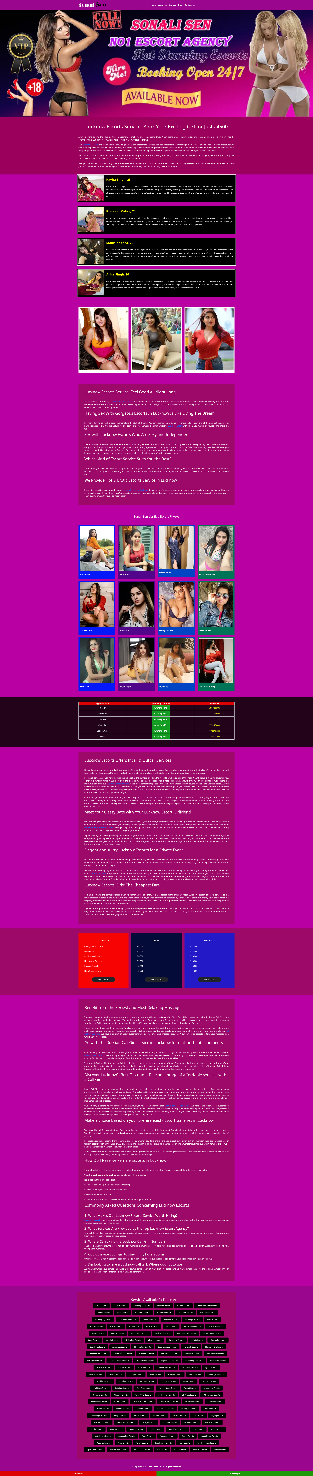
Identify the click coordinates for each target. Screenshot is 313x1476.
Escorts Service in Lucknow (135, 490)
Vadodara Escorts (167, 1436)
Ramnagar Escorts (192, 1319)
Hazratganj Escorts (188, 1408)
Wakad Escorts (190, 1388)
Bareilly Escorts (96, 1429)
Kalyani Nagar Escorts (212, 1333)
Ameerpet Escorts (119, 1347)
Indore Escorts (139, 1415)
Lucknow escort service (118, 783)
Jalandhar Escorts (126, 1381)
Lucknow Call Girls (97, 873)
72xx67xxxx (214, 725)
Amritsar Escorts (147, 1381)
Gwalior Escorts (159, 1415)
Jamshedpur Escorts (163, 1443)
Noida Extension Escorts (142, 1402)
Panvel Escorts (98, 1333)
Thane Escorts (116, 1326)
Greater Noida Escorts (169, 1402)
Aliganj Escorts (217, 1415)
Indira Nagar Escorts (98, 1415)
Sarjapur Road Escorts (123, 1354)
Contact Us (189, 5)
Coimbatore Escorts (103, 1436)
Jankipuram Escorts (101, 1422)
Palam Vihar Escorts (143, 1395)
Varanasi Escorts (190, 1422)
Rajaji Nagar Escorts (169, 1360)
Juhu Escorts (134, 1326)
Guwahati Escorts (104, 1367)
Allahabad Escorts (212, 1422)
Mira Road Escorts (215, 1326)
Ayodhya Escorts (103, 1443)
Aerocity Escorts (163, 1306)
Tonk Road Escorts (144, 1388)
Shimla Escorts (220, 1450)
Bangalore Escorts (176, 1340)
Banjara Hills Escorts (118, 1450)
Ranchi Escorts (142, 1443)
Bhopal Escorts (120, 1415)
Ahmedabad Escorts (126, 1436)
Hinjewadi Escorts (162, 1333)
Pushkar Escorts (95, 1374)
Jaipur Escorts (188, 1381)
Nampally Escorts (191, 1347)
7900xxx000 (214, 707)
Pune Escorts (212, 1319)
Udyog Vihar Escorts (211, 1395)
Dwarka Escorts (120, 1306)
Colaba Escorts (152, 1326)
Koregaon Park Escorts (186, 1333)
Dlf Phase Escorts (189, 1395)
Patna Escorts (123, 1443)
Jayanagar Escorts (192, 1354)
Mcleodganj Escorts (103, 1319)
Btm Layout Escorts (218, 1360)
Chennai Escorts (154, 1340)
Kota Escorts (198, 1429)
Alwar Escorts (155, 1374)
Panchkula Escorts (168, 1381)
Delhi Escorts (101, 1306)
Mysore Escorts (217, 1429)
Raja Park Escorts (122, 1388)
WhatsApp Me (160, 707)
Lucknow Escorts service (121, 401)
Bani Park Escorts (209, 1381)
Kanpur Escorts (210, 1408)
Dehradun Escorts (142, 1312)
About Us (162, 5)
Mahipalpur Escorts (142, 1306)
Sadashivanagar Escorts (119, 1360)
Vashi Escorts (171, 1326)
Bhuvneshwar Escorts (166, 1367)
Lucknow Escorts (142, 1408)
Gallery (172, 5)
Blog (180, 5)
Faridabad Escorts (215, 1402)
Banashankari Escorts (97, 1354)
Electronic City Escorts (214, 1347)
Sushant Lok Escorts (166, 1395)
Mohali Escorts (195, 1374)
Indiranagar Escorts (169, 1354)
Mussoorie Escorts (207, 1312)
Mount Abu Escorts (190, 1367)
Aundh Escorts (112, 1340)
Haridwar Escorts (164, 1312)
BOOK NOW (103, 979)
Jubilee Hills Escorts (142, 1450)
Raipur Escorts (188, 1436)
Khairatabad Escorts (142, 1347)
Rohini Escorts (104, 1312)
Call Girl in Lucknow (93, 1055)
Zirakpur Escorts (174, 1374)
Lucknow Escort (175, 425)
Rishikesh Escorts (186, 1312)
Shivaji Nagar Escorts (177, 1429)
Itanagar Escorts (148, 1422)
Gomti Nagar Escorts (165, 1408)
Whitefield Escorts (146, 1354)
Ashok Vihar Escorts (99, 1402)
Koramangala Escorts (215, 1354)
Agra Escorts (198, 1415)
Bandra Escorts (117, 1333)
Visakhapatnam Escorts (206, 1443)
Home (153, 5)
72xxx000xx (214, 713)
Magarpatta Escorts (212, 1388)
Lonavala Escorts (200, 1450)
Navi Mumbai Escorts (192, 1326)
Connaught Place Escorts (207, 1306)
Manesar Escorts (121, 1395)
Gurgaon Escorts (100, 1395)
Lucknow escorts (90, 144)
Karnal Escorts (103, 1408)
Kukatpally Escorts (218, 1340)
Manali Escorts (180, 1450)
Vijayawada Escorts (94, 1450)
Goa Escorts (162, 1450)
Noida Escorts (119, 1402)
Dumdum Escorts (170, 1422)
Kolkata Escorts (197, 1340)
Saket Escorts (122, 1312)
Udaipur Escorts (115, 1374)
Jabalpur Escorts (179, 1415)
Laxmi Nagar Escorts (209, 1436)
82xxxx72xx (214, 719)
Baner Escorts (93, 1340)
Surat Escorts (147, 1436)
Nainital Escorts (149, 1319)
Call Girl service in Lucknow (177, 1105)
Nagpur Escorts (124, 1367)
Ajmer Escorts (211, 1367)
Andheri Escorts (96, 1326)
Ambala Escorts (122, 1408)
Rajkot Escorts (155, 1429)
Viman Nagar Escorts (139, 1333)
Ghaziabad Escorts (192, 1402)
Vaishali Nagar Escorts (168, 1388)
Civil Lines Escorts (100, 1388)
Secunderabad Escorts (167, 1347)
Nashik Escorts (144, 1367)
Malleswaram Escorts (145, 1360)
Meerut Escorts (116, 1429)
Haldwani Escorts (171, 1319)
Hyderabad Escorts (133, 1340)
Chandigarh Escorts (216, 1374)
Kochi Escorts (184, 1443)
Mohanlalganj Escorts (125, 1422)
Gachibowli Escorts (97, 1347)
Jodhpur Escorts (135, 1374)
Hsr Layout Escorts (94, 1360)
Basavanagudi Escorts (194, 1360)
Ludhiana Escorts (104, 1381)
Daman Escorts (183, 1306)
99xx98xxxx (214, 730)
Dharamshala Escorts (127, 1319)
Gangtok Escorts (136, 1429)
